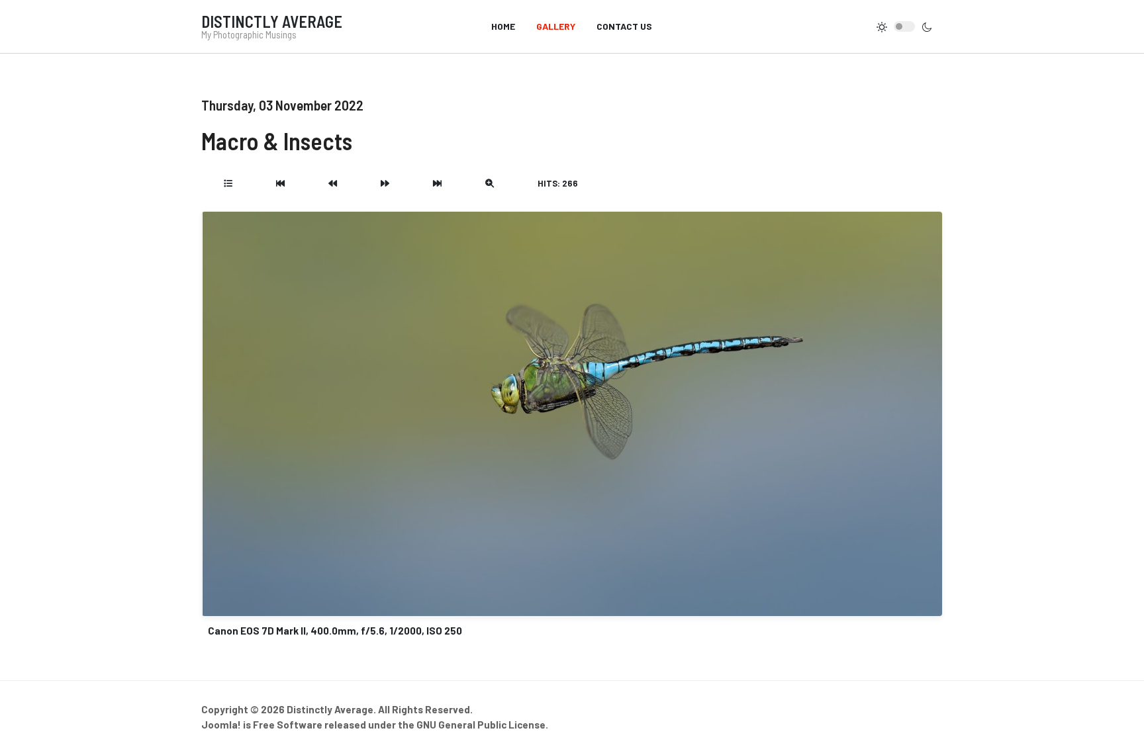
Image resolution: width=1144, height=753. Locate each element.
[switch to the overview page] (228, 183)
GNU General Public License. (482, 725)
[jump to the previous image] (332, 183)
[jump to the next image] (385, 183)
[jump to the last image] (437, 183)
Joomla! (221, 725)
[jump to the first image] (280, 183)
